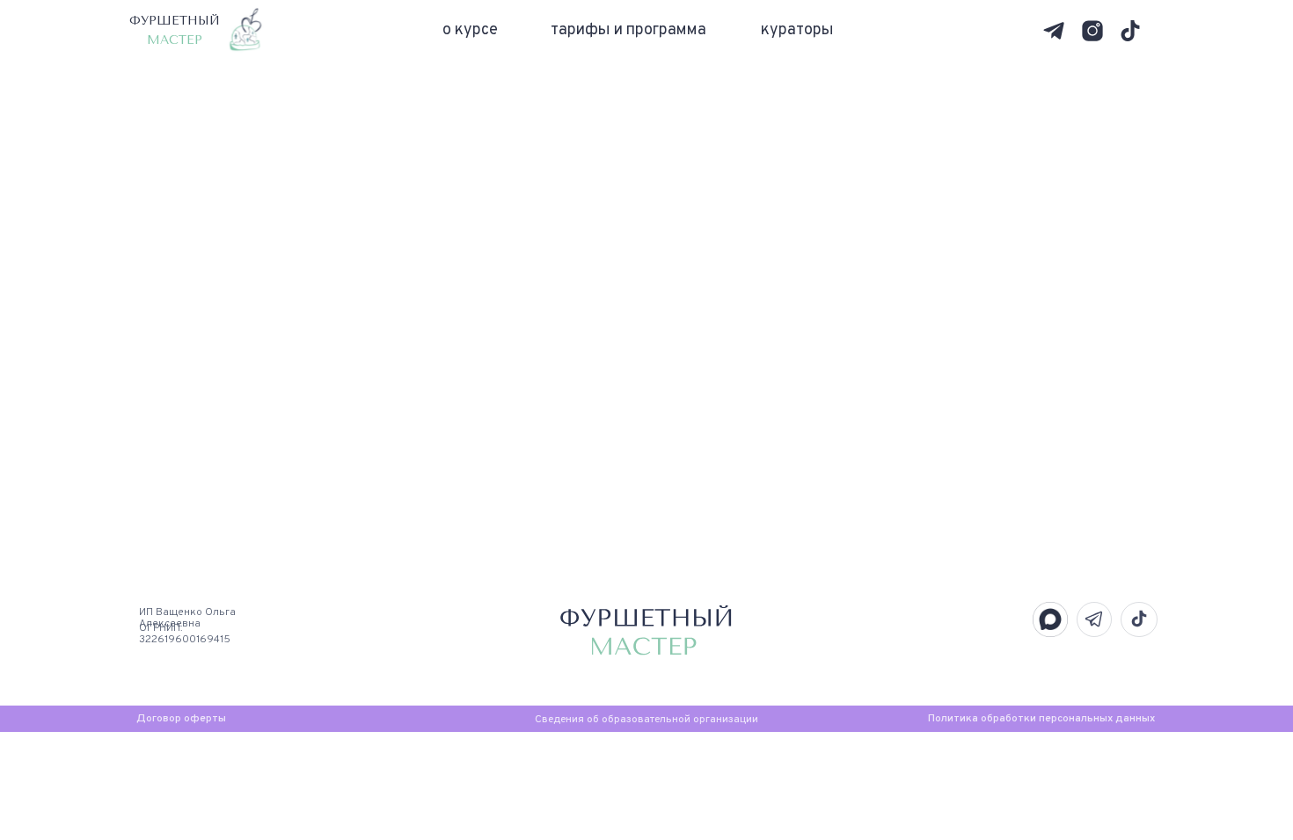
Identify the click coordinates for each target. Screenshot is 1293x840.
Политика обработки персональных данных (1041, 719)
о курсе (470, 30)
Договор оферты (181, 719)
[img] (1053, 30)
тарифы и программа (628, 30)
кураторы (797, 30)
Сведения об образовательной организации (646, 720)
